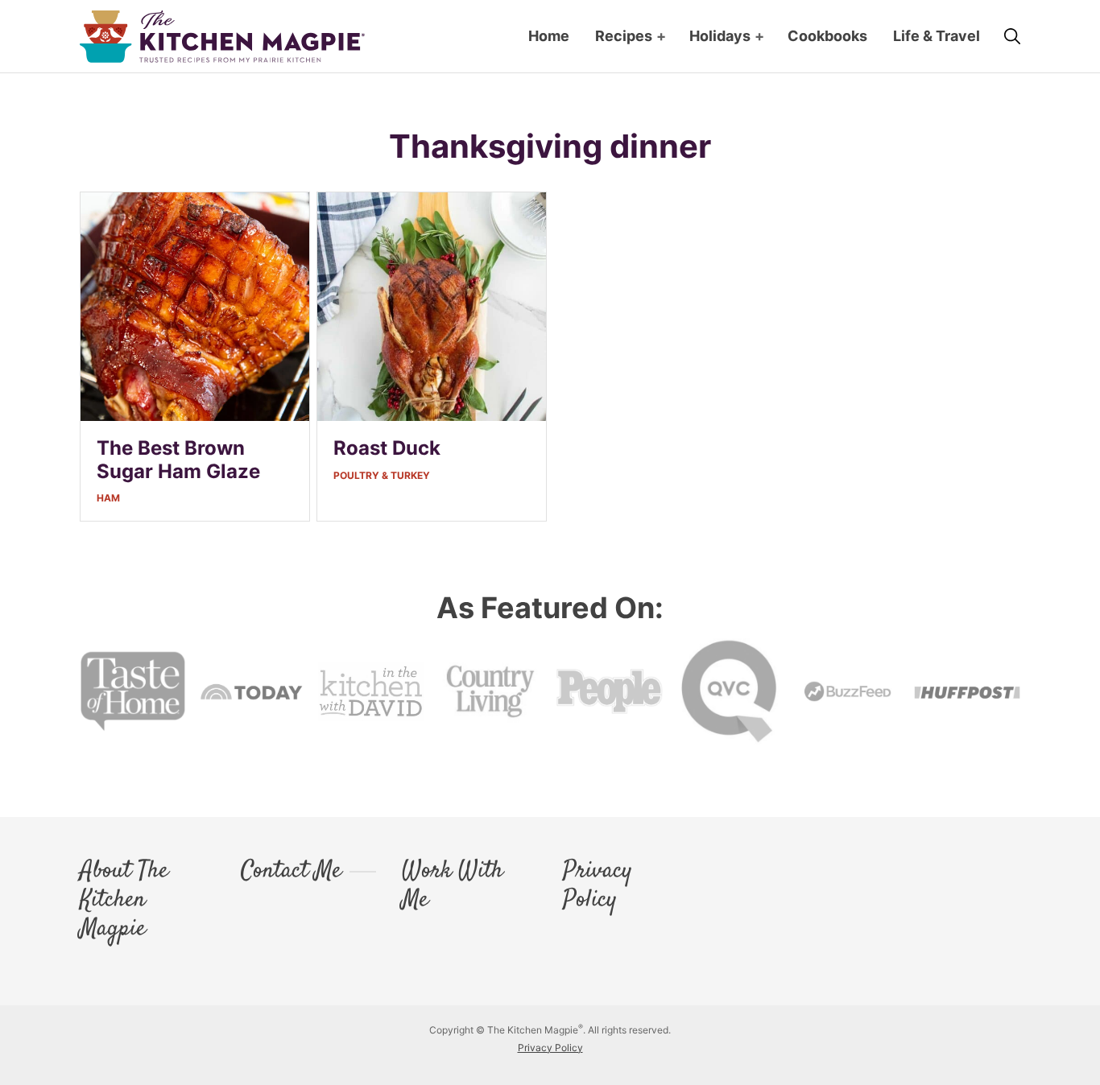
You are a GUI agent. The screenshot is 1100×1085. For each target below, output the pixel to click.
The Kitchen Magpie (222, 36)
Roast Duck (386, 448)
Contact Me (291, 871)
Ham (108, 498)
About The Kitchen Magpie (124, 900)
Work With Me (452, 886)
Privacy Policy (597, 886)
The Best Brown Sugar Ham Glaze (178, 459)
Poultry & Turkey (381, 475)
